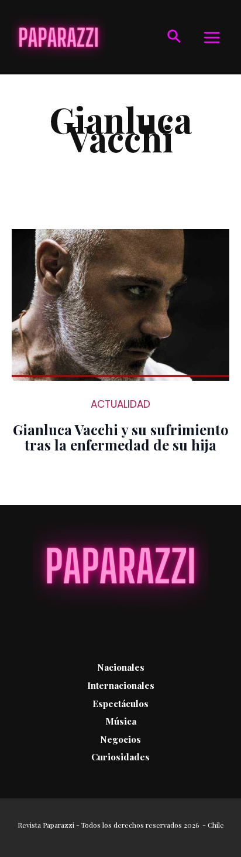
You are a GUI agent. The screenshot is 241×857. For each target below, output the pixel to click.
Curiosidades (120, 756)
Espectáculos (120, 703)
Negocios (120, 739)
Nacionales (120, 667)
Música (120, 721)
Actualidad (120, 404)
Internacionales (120, 685)
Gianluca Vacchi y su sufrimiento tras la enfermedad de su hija (121, 437)
